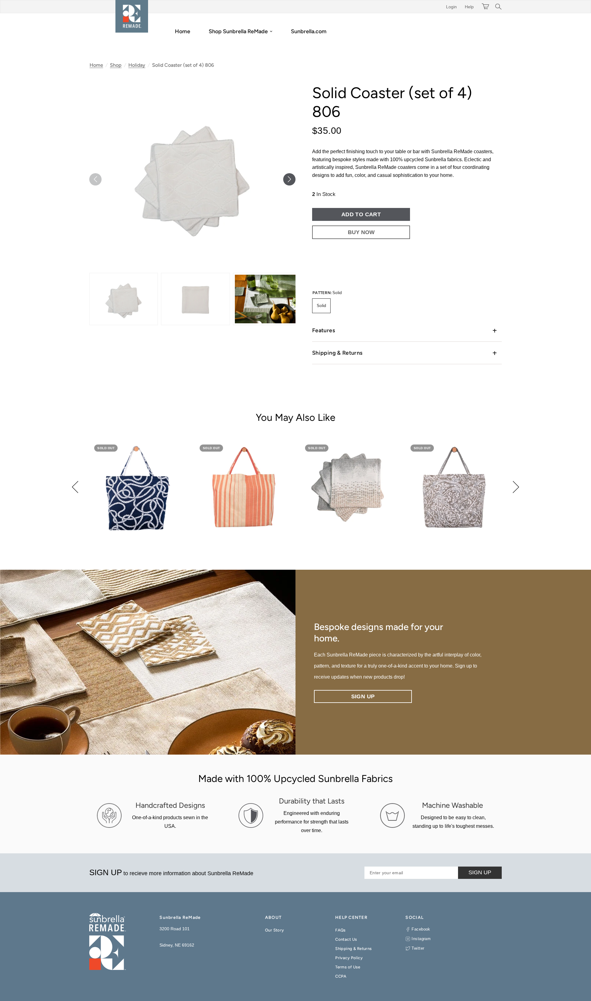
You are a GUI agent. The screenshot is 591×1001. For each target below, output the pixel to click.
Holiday (136, 65)
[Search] (497, 7)
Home (182, 31)
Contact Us (346, 939)
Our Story (274, 930)
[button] (289, 179)
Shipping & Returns (337, 352)
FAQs (340, 930)
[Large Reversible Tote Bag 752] (454, 488)
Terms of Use (347, 967)
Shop (116, 65)
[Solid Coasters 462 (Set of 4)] (348, 488)
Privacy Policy (349, 957)
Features (323, 330)
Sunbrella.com (309, 31)
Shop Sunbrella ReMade (238, 31)
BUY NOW (361, 232)
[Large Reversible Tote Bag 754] (137, 488)
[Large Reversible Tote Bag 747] (243, 488)
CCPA (341, 976)
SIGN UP (479, 872)
